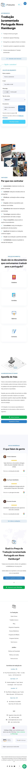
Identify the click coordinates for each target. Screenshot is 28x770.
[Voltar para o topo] (19, 766)
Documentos (6, 104)
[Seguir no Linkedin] (11, 766)
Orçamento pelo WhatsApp (15, 587)
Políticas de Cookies (14, 655)
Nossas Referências (14, 631)
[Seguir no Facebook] (7, 766)
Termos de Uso (14, 659)
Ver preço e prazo (14, 122)
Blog (14, 624)
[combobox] (6, 92)
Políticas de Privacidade (14, 651)
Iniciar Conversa (15, 417)
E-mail (4, 81)
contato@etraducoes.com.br (15, 720)
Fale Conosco (14, 642)
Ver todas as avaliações (14, 521)
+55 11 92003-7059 (15, 722)
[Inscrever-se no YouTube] (14, 766)
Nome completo (6, 73)
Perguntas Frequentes (14, 627)
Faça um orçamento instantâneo (14, 578)
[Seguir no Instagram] (9, 766)
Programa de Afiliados (14, 635)
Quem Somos (14, 616)
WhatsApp (5, 88)
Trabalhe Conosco (14, 620)
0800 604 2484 (15, 718)
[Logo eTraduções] (7, 5)
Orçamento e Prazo (14, 422)
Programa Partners (14, 638)
